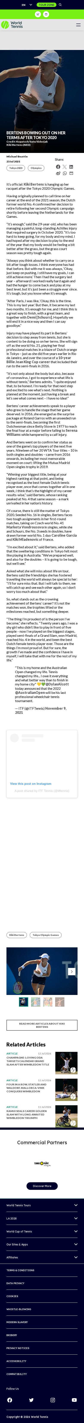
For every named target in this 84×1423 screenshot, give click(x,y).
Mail (71, 173)
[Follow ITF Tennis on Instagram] (53, 1400)
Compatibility (16, 1374)
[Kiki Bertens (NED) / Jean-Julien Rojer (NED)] (47, 1002)
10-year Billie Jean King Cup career (38, 360)
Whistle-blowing (18, 1309)
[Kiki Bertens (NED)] (23, 1002)
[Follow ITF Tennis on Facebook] (9, 1400)
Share (66, 174)
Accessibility (16, 1361)
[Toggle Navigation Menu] (78, 24)
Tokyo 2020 (15, 168)
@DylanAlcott (57, 684)
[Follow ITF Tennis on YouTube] (74, 1400)
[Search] (60, 5)
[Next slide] (71, 971)
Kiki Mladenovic (25, 539)
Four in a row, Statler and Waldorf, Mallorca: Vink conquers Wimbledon (26, 1088)
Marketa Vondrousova (25, 527)
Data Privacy (15, 1283)
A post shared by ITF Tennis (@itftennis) (42, 791)
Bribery (11, 1335)
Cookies (12, 1296)
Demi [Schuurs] (39, 317)
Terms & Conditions (20, 1270)
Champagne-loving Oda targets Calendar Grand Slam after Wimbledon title (27, 1061)
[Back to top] (80, 1415)
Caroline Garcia (64, 535)
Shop (38, 14)
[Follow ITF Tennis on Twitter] (31, 1400)
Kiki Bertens (34, 184)
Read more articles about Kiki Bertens (42, 1025)
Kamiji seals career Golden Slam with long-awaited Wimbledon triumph (26, 1114)
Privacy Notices (17, 1348)
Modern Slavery (17, 1322)
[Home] (12, 24)
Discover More (42, 1186)
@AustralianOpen (30, 692)
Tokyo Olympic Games (46, 935)
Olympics (36, 168)
